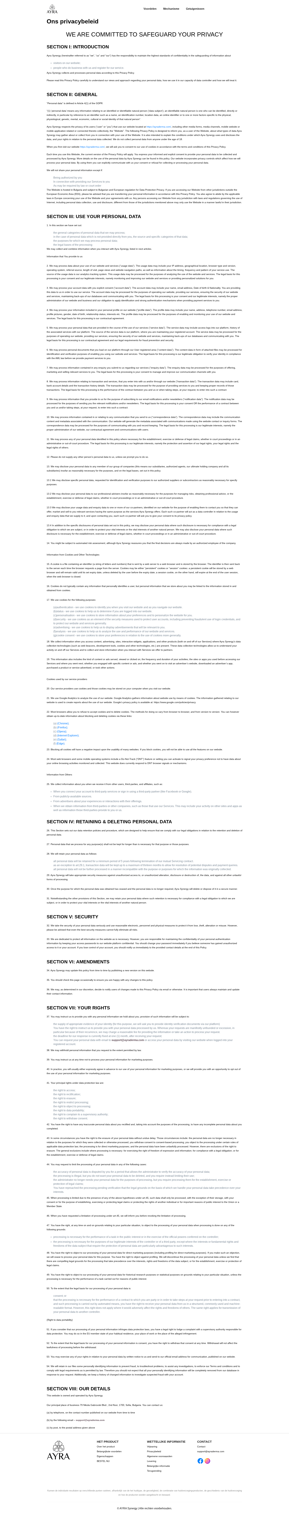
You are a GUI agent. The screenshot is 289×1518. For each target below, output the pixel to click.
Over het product (106, 1446)
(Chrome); (63, 723)
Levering (151, 1461)
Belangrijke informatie (158, 1466)
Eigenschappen (105, 1456)
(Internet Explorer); (68, 735)
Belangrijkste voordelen (109, 1451)
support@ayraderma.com (128, 1040)
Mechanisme (171, 8)
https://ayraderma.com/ (159, 126)
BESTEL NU (103, 1461)
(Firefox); (62, 727)
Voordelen (150, 8)
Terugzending (154, 1470)
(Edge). (60, 743)
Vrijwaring (152, 1446)
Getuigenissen (195, 8)
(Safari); (62, 739)
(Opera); (62, 731)
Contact (201, 1446)
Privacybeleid (154, 1451)
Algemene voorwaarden (159, 1456)
